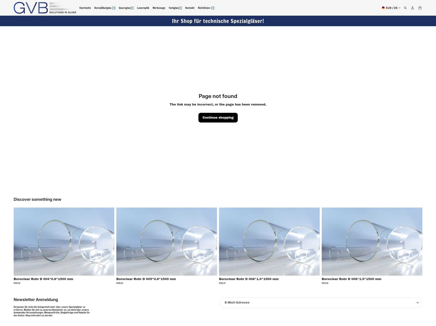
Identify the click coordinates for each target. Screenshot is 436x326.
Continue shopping (218, 117)
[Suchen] (405, 8)
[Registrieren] (417, 302)
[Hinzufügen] (109, 270)
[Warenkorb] (420, 8)
